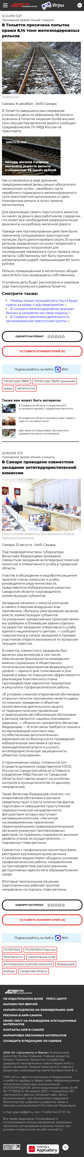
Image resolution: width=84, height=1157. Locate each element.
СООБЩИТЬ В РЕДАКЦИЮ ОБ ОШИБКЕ (32, 1041)
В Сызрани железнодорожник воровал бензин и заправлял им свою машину (40, 311)
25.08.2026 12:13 (12, 453)
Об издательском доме (23, 998)
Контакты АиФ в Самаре (23, 1030)
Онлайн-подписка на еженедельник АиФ (38, 1010)
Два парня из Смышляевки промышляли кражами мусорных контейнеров (43, 432)
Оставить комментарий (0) (42, 351)
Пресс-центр (56, 998)
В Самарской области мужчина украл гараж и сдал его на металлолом (47, 420)
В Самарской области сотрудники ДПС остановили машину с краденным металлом (46, 407)
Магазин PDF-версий (20, 1004)
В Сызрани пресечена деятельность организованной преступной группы (38, 319)
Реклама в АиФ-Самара (22, 1015)
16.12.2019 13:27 (11, 16)
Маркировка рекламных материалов (34, 1035)
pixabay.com (10, 96)
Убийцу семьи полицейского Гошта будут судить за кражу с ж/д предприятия (42, 303)
